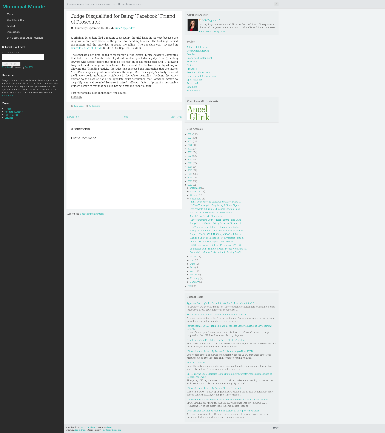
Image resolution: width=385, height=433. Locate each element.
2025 (190, 137)
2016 (190, 170)
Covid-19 (191, 54)
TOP (277, 428)
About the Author (16, 20)
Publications (13, 31)
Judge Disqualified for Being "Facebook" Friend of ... (216, 223)
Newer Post (73, 116)
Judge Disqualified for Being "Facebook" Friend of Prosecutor (123, 19)
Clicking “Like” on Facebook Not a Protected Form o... (217, 237)
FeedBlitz (30, 67)
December (195, 187)
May (192, 267)
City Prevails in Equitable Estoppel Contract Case (215, 208)
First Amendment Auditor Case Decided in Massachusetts (216, 314)
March (193, 274)
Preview (6, 67)
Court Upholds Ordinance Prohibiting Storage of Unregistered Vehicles (223, 410)
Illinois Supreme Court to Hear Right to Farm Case (215, 219)
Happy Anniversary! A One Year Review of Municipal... (217, 230)
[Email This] (72, 97)
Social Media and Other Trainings (25, 37)
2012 (190, 184)
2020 (190, 155)
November (195, 191)
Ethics (190, 65)
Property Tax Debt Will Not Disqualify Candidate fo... (216, 234)
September (195, 198)
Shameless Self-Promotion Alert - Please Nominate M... (218, 248)
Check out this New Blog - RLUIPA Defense (211, 241)
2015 (190, 174)
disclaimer (8, 95)
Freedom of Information (199, 72)
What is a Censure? (196, 362)
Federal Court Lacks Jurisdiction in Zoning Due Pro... (217, 252)
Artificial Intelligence (198, 47)
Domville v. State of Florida (86, 48)
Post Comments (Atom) (92, 213)
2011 (190, 286)
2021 (190, 152)
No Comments (94, 106)
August (193, 256)
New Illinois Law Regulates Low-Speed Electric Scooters (216, 340)
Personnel (192, 83)
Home (10, 14)
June (192, 263)
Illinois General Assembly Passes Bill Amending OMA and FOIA (220, 351)
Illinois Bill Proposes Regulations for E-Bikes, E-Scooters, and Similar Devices (227, 399)
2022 (190, 148)
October (194, 195)
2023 (190, 145)
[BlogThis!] (75, 97)
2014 (190, 177)
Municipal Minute (23, 6)
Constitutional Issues (198, 50)
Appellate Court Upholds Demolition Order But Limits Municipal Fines (223, 303)
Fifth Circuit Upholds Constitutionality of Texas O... (215, 201)
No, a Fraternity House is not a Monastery (211, 212)
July (192, 260)
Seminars (192, 86)
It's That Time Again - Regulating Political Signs (214, 205)
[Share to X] (78, 97)
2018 (190, 163)
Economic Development (199, 57)
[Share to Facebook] (80, 97)
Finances (192, 68)
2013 (190, 181)
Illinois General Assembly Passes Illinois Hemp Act (214, 388)
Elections (192, 61)
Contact (11, 26)
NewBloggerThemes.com (111, 430)
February (194, 278)
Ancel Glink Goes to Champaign (206, 216)
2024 (190, 141)
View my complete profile (212, 31)
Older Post (176, 116)
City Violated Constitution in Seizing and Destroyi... (216, 227)
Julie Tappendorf (125, 28)
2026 (190, 134)
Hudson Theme (80, 430)
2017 (190, 166)
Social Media (78, 106)
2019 (190, 159)
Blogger (109, 427)
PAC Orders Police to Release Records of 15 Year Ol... (216, 245)
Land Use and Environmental (202, 76)
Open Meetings (194, 79)
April (192, 271)
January (194, 281)
